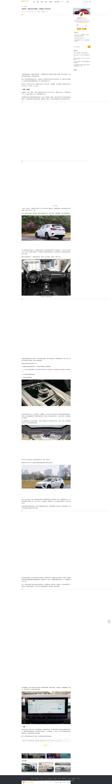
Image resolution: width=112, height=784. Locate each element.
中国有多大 (51, 1)
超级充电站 (24, 11)
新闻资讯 (62, 1)
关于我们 (67, 1)
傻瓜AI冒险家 (56, 1)
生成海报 (57, 782)
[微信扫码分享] (60, 782)
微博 (78, 778)
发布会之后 (50, 778)
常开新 (46, 1)
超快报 (38, 1)
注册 (89, 1)
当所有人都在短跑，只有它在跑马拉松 (81, 52)
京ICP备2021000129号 (53, 780)
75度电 (55, 778)
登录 (87, 1)
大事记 (69, 778)
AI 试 (45, 778)
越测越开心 (74, 778)
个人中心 (41, 778)
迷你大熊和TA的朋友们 (70, 780)
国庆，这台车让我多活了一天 (80, 37)
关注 (79, 28)
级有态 (42, 1)
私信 (84, 28)
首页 (34, 1)
